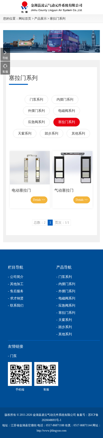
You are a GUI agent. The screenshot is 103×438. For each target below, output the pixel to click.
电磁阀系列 (66, 111)
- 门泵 (12, 356)
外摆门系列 (36, 111)
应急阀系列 (36, 122)
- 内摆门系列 (65, 284)
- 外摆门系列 (65, 291)
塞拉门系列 (57, 18)
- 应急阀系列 (65, 305)
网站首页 (25, 18)
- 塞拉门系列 (65, 312)
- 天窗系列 (64, 320)
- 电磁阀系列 (65, 298)
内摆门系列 (65, 99)
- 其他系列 (64, 334)
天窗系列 (24, 133)
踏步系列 (51, 133)
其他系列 (78, 133)
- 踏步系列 (64, 327)
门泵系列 (36, 99)
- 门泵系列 (64, 277)
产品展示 (40, 18)
